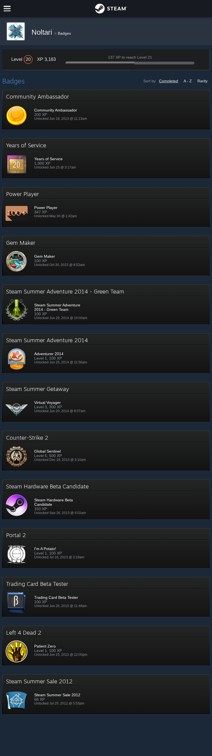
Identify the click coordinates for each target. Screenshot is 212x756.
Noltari (42, 32)
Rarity (202, 81)
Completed (168, 81)
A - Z (188, 81)
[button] (106, 109)
